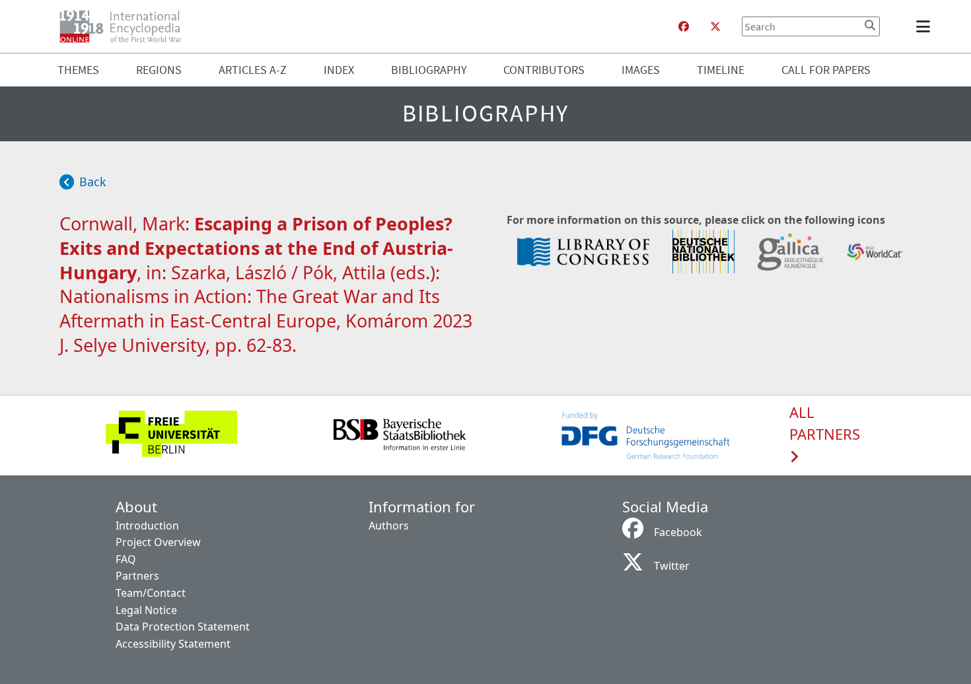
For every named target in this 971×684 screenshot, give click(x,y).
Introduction (147, 525)
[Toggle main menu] (925, 26)
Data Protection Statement (183, 626)
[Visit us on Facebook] (683, 26)
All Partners (824, 424)
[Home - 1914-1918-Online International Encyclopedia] (125, 26)
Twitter (672, 566)
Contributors (544, 69)
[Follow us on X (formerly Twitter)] (715, 26)
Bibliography (429, 69)
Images (641, 69)
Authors (389, 525)
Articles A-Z (253, 69)
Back (92, 181)
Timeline (720, 69)
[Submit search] (870, 25)
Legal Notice (146, 610)
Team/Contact (151, 593)
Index (339, 69)
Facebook (678, 532)
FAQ (126, 559)
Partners (137, 575)
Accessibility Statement (173, 643)
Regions (159, 69)
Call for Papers (826, 69)
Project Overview (158, 542)
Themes (78, 69)
